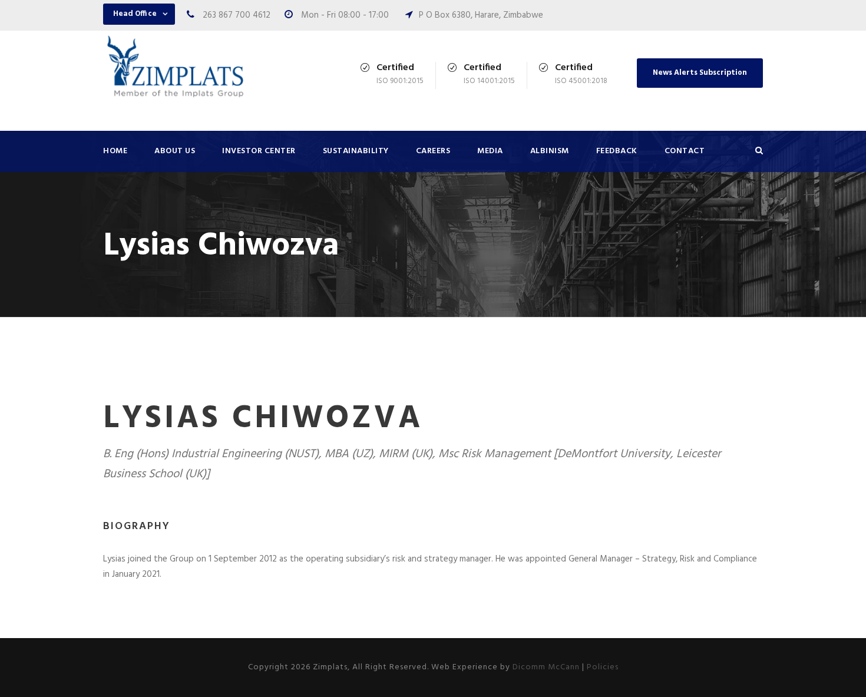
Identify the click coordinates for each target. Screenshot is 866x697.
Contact (685, 151)
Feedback (616, 151)
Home (115, 151)
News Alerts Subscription (700, 73)
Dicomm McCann (546, 667)
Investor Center (259, 151)
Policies (603, 667)
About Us (174, 151)
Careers (433, 151)
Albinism (549, 151)
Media (490, 151)
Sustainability (356, 151)
